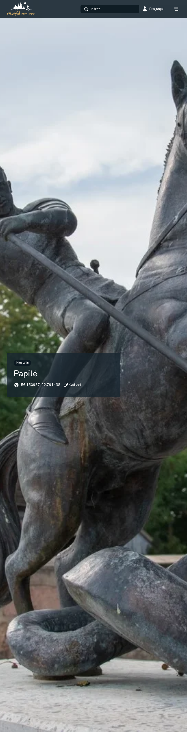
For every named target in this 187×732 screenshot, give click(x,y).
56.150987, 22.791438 (40, 384)
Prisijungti (156, 9)
